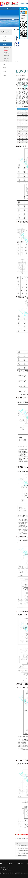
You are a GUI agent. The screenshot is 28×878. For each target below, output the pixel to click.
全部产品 (9, 8)
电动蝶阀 (6, 53)
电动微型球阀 (7, 47)
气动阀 (4, 64)
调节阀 (4, 68)
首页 (1, 863)
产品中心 (20, 863)
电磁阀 (4, 40)
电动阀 (4, 44)
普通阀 (4, 75)
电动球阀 (6, 50)
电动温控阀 (7, 55)
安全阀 (4, 71)
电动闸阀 (6, 58)
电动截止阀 (7, 61)
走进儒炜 (10, 863)
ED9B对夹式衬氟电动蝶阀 (22, 855)
